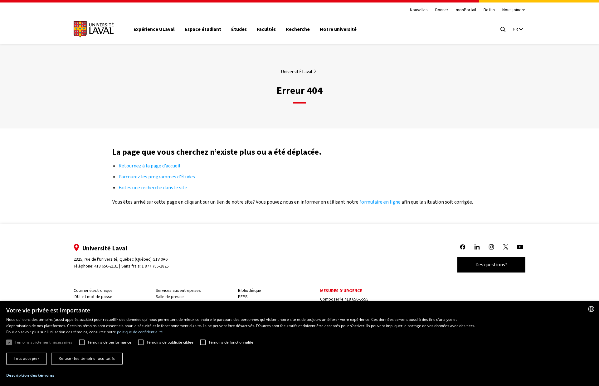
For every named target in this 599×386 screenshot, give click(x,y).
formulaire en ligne (380, 202)
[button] (30, 375)
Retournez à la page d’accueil (150, 165)
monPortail (466, 10)
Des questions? (491, 264)
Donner (441, 10)
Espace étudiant (203, 29)
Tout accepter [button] (26, 358)
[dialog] (299, 343)
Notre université (338, 29)
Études (239, 29)
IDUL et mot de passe (93, 297)
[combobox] (591, 309)
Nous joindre (513, 10)
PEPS (243, 297)
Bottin (489, 10)
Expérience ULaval (154, 29)
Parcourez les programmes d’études (157, 176)
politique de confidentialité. (140, 332)
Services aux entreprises (178, 290)
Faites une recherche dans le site (153, 187)
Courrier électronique (93, 290)
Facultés (266, 29)
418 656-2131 (106, 266)
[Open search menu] (502, 29)
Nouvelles (419, 10)
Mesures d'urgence (341, 291)
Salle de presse (170, 297)
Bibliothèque (249, 290)
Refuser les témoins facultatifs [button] (87, 358)
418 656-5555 (356, 299)
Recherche (298, 29)
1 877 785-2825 (155, 266)
